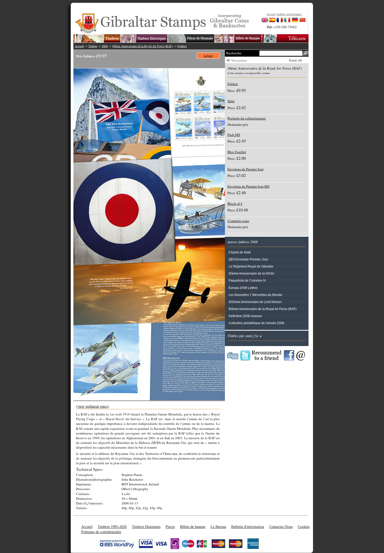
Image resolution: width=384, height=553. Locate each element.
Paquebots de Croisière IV (247, 280)
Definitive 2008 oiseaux (245, 316)
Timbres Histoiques (146, 527)
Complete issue (238, 220)
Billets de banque (192, 527)
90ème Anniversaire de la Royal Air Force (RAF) (142, 46)
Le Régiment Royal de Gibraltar (251, 266)
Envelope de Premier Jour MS (248, 186)
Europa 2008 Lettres (243, 287)
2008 (105, 46)
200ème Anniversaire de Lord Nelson (255, 302)
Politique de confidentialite (101, 532)
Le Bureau (218, 527)
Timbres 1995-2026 (112, 527)
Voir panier (239, 60)
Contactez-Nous (281, 527)
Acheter (208, 55)
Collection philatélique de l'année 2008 (256, 323)
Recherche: (234, 53)
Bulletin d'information (247, 527)
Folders (182, 46)
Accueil (79, 46)
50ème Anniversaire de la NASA (251, 273)
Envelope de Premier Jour (246, 169)
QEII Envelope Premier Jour (248, 259)
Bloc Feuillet (237, 152)
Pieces (170, 527)
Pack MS (234, 134)
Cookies (304, 527)
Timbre (92, 46)
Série (231, 101)
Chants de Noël (240, 252)
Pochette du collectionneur (247, 118)
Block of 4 (235, 203)
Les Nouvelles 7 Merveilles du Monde (255, 294)
